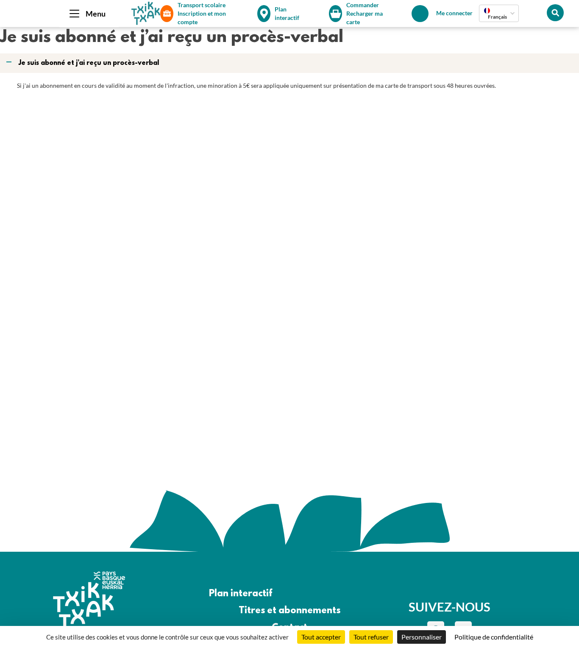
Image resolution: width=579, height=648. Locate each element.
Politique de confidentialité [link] (493, 637)
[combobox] (499, 13)
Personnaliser (421, 637)
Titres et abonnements (289, 611)
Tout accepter (321, 637)
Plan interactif (240, 594)
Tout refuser (371, 637)
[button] (290, 63)
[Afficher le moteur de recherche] (555, 13)
